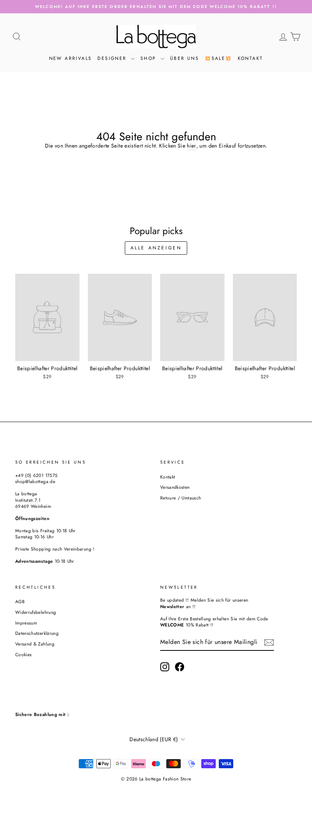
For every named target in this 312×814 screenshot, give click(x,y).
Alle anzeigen (156, 247)
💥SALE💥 (218, 58)
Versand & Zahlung (34, 644)
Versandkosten (175, 487)
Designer (113, 58)
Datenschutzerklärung (37, 633)
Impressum (26, 623)
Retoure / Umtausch (180, 498)
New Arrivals (70, 58)
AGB (20, 601)
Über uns (184, 58)
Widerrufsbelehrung (35, 612)
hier (191, 145)
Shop (149, 58)
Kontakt (250, 58)
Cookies (23, 654)
